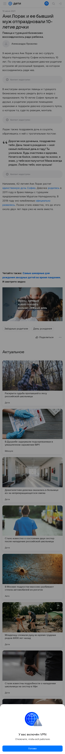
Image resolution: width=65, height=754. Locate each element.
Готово (32, 748)
